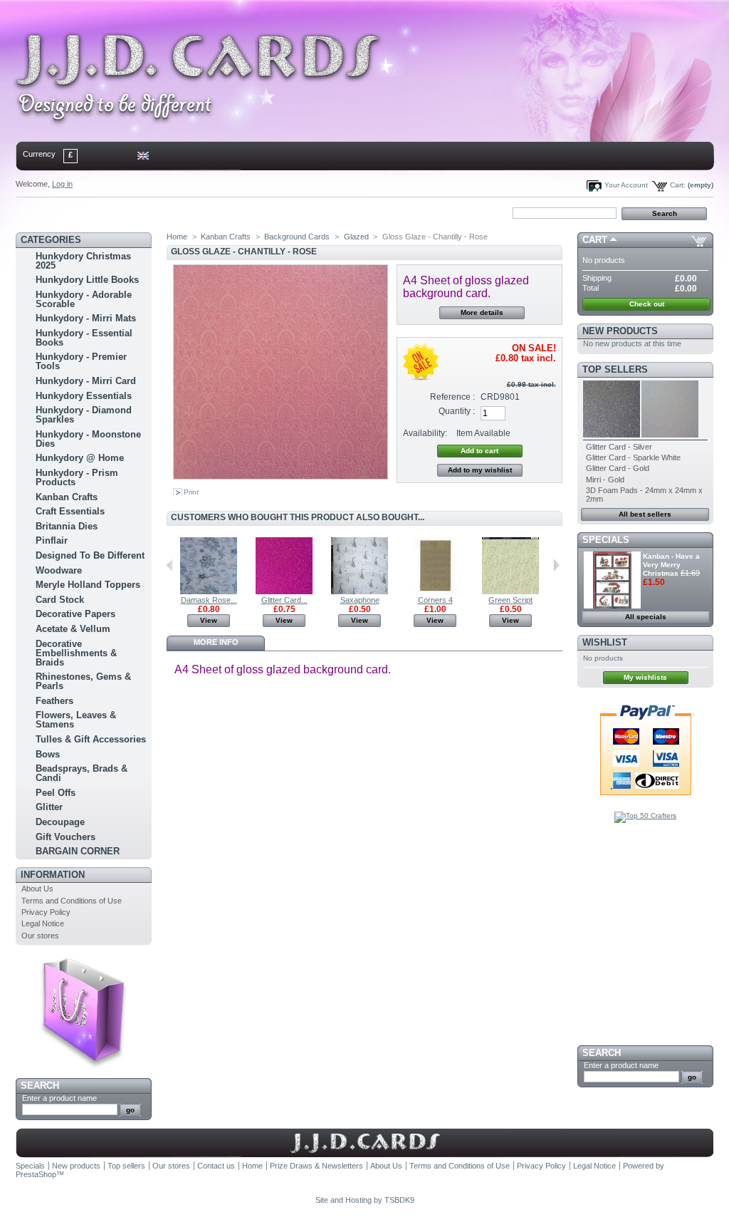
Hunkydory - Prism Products (77, 477)
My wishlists (645, 677)
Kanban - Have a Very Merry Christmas (671, 564)
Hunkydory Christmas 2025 (83, 261)
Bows (48, 754)
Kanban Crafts (67, 497)
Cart (594, 239)
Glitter (49, 807)
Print (191, 492)
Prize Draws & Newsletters (316, 1165)
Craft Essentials (70, 511)
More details (482, 312)
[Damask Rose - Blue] (208, 591)
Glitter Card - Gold (617, 468)
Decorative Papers (75, 614)
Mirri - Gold (605, 479)
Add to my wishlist (480, 470)
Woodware (59, 570)
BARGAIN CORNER (78, 851)
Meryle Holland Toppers (88, 584)
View (208, 620)
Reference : (452, 397)
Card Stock (60, 599)
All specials (645, 617)
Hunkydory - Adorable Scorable (84, 299)
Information (53, 874)
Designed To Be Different (90, 555)
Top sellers (615, 369)
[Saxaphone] (359, 591)
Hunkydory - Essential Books (84, 338)
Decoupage (60, 822)
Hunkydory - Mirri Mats (86, 318)
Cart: (678, 185)
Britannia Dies (67, 526)
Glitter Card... (284, 600)
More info (216, 642)
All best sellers (645, 514)
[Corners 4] (435, 591)
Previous (170, 565)
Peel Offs (55, 792)
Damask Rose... (209, 600)
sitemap (133, 212)
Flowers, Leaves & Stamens (76, 720)
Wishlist (604, 642)
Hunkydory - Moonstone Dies (88, 439)
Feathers (54, 700)
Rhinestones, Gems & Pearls (83, 681)
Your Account (626, 185)
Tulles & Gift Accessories (91, 739)
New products (620, 331)
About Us (37, 888)
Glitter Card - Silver (619, 446)
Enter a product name (59, 1098)
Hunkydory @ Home (80, 457)
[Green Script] (510, 591)
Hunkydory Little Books (87, 279)
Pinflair (52, 540)
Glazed (356, 236)
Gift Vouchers (65, 837)
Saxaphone (359, 600)
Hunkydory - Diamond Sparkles (84, 415)
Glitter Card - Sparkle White (633, 457)
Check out (646, 304)
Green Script (510, 600)
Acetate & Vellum (73, 628)
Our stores (40, 935)
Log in (62, 184)
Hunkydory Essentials (84, 395)
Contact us (216, 1165)
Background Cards (297, 236)
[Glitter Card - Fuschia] (284, 591)
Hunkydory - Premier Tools (81, 361)
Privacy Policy (45, 912)
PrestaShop (36, 1174)
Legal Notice (42, 923)
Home (39, 212)
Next (556, 565)
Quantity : (457, 411)
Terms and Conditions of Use (71, 900)
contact (86, 212)
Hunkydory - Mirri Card (86, 381)
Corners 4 (435, 600)
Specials (605, 539)
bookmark (180, 212)
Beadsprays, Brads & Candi (81, 773)
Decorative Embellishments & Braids (76, 653)
